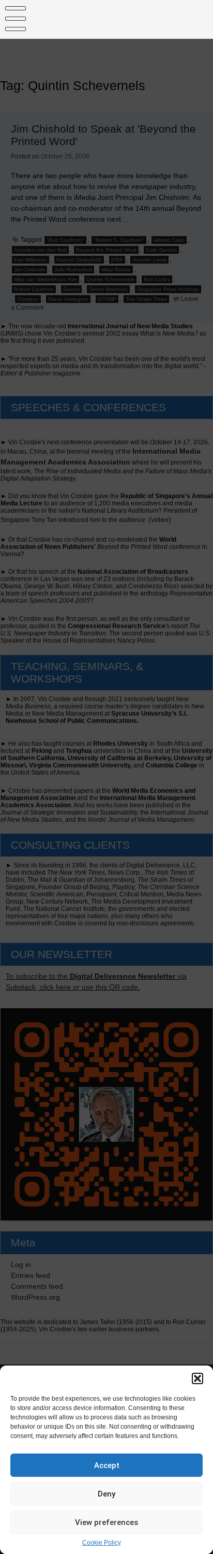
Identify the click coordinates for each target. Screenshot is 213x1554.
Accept (106, 1465)
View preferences (106, 1522)
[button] (197, 1378)
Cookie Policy (101, 1542)
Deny (106, 1494)
